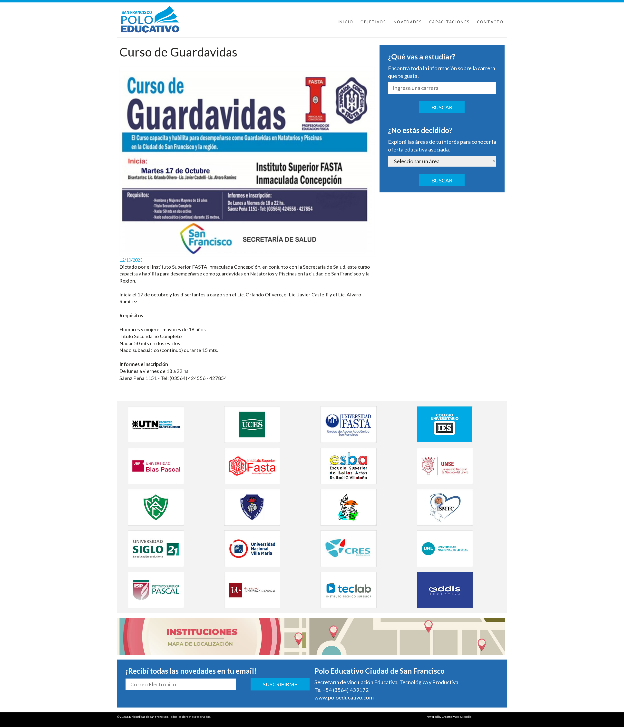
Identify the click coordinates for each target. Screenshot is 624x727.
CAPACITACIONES (449, 22)
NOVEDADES (407, 22)
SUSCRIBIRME (280, 684)
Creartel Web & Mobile (456, 716)
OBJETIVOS (373, 22)
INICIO (345, 22)
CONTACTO (490, 22)
